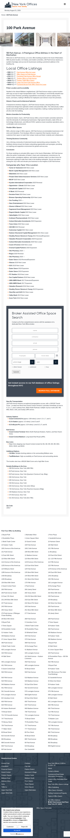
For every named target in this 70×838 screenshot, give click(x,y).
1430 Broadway (6, 576)
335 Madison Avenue (8, 636)
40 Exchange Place (31, 646)
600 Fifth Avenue (6, 701)
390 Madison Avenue (55, 639)
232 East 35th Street (31, 599)
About (50, 768)
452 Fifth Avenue (53, 662)
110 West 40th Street (8, 558)
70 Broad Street (6, 712)
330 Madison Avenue (55, 632)
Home (3, 15)
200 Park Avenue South (9, 593)
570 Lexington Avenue (32, 691)
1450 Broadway (6, 579)
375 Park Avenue (30, 639)
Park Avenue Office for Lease (26, 72)
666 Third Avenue (54, 708)
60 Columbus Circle (7, 698)
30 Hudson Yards (53, 625)
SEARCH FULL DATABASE (49, 391)
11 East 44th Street (7, 555)
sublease (33, 367)
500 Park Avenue (30, 672)
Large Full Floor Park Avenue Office (28, 82)
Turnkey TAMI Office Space (25, 80)
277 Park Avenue (30, 613)
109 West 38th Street (31, 552)
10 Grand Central (30, 541)
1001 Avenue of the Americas (10, 548)
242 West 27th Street (31, 603)
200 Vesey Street (30, 593)
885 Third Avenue (30, 739)
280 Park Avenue (30, 619)
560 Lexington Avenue (55, 688)
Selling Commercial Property (57, 793)
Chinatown (4, 766)
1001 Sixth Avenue (31, 548)
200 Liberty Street (30, 589)
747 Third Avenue (7, 718)
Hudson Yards (29, 775)
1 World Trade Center (8, 541)
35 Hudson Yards (53, 636)
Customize (10, 826)
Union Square (29, 787)
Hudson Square (6, 775)
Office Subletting (53, 787)
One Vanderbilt (29, 749)
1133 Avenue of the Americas (34, 562)
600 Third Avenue (30, 701)
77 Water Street (6, 729)
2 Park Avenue (29, 586)
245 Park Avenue (30, 606)
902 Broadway (52, 742)
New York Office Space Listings (58, 784)
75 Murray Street (6, 722)
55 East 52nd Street (31, 684)
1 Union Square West (32, 538)
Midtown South (29, 778)
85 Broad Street (30, 736)
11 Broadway (52, 552)
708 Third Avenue (30, 712)
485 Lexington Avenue (32, 665)
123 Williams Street (7, 569)
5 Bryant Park (52, 665)
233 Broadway (52, 599)
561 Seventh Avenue (8, 691)
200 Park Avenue (53, 589)
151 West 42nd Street (32, 579)
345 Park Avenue (30, 636)
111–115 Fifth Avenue (55, 558)
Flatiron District (29, 769)
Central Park (5, 763)
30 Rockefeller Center (8, 629)
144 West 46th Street (31, 576)
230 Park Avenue (53, 596)
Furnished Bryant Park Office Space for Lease (31, 84)
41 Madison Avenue (31, 649)
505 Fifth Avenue (6, 677)
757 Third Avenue (30, 725)
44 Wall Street (5, 656)
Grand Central (5, 772)
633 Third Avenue (30, 705)
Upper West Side (6, 793)
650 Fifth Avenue (53, 705)
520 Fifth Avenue (6, 681)
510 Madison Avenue (31, 677)
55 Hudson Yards (53, 684)
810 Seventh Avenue (8, 736)
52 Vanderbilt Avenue (55, 677)
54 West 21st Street (54, 681)
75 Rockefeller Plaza (31, 722)
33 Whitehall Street (31, 632)
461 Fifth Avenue (6, 665)
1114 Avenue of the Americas (10, 562)
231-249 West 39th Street (9, 599)
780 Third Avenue (54, 729)
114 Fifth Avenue (53, 562)
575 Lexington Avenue (8, 694)
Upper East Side (6, 790)
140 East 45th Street (54, 572)
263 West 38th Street (55, 610)
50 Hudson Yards (53, 669)
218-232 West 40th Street (33, 596)
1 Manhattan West (30, 534)
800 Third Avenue (54, 732)
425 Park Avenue (53, 653)
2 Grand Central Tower (8, 586)
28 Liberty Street (53, 613)
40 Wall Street (52, 646)
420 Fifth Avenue (6, 653)
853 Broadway (52, 736)
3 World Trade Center (32, 625)
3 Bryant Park (5, 622)
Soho (3, 784)
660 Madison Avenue (31, 708)
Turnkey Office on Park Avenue (27, 78)
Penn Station (29, 781)
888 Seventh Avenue (8, 742)
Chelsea (27, 763)
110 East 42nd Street (55, 555)
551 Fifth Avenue (6, 688)
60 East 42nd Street (31, 698)
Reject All (24, 826)
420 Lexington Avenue (32, 653)
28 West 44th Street (7, 619)
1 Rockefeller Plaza (7, 538)
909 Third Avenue (7, 746)
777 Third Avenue (30, 729)
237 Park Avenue (6, 603)
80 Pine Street (29, 732)
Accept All (17, 830)
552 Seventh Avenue (31, 688)
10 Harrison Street (54, 541)
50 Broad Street (30, 669)
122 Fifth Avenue (53, 565)
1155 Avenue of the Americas (10, 565)
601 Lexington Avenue (55, 701)
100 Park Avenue (30, 545)
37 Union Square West (8, 639)
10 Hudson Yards (7, 545)
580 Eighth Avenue (31, 694)
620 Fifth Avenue (6, 705)
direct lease (18, 367)
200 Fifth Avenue (6, 589)
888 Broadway (52, 739)
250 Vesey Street (6, 610)
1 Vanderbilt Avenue (54, 538)
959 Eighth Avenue (54, 746)
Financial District (6, 769)
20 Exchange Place (54, 586)
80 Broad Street (6, 732)
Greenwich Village (31, 772)
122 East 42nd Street (31, 565)
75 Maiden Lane (53, 718)
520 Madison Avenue (31, 681)
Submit (16, 372)
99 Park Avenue (6, 749)
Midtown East (5, 778)
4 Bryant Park (52, 643)
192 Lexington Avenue (55, 582)
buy (47, 367)
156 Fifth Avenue (53, 579)
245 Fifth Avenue (6, 606)
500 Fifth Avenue (6, 672)
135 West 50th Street (31, 572)
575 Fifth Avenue (53, 691)
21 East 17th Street (7, 596)
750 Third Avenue (7, 725)
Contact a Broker (53, 771)
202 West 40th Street (55, 593)
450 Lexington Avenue (8, 662)
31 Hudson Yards (7, 632)
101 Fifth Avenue (53, 548)
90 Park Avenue (30, 742)
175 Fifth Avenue (30, 582)
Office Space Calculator (44, 808)
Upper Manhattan (30, 790)
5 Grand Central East (8, 669)
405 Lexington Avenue (8, 649)
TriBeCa (4, 787)
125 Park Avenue (30, 569)
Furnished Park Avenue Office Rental (29, 76)
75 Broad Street (30, 718)
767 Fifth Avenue (53, 725)
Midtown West (5, 781)
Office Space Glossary (55, 790)
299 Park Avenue (53, 619)
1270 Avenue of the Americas (57, 569)
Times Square (29, 784)
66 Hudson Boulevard (8, 708)
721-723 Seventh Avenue (9, 715)
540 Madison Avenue (8, 684)
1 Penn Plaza (52, 534)
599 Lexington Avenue (55, 694)
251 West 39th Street (31, 610)
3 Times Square (53, 622)
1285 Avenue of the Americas (10, 572)
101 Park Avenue (6, 552)
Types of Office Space (55, 796)
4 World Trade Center (8, 646)
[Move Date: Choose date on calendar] (57, 356)
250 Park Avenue (53, 606)
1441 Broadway (53, 576)
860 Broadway (6, 739)
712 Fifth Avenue (53, 712)
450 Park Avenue (30, 662)
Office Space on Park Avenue (26, 74)
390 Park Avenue (6, 643)
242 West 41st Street (54, 603)
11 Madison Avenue (31, 555)
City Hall (27, 766)
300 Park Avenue (53, 629)
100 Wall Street (53, 545)
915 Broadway (29, 746)
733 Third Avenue (54, 715)
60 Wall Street (52, 698)
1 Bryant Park (5, 534)
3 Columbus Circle (31, 622)
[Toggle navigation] (64, 4)
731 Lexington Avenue (32, 715)
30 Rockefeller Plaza (31, 629)
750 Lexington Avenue (55, 722)
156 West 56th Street (8, 582)
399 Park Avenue (30, 643)
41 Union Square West (55, 649)
